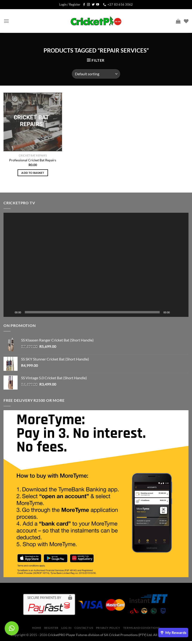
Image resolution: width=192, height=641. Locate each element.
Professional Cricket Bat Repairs (32, 160)
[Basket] (178, 21)
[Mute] (175, 312)
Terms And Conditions (141, 628)
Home (36, 628)
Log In (66, 628)
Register (51, 628)
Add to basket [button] (32, 172)
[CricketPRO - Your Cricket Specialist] (96, 21)
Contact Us (83, 628)
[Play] (9, 312)
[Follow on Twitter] (93, 4)
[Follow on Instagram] (88, 4)
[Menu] (6, 21)
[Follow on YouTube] (97, 4)
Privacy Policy (108, 628)
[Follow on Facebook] (84, 4)
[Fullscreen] (182, 312)
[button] (96, 264)
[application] (96, 265)
